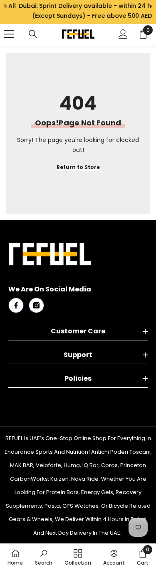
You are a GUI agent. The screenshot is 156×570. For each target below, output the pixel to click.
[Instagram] (36, 305)
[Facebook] (16, 305)
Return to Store (78, 167)
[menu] (9, 34)
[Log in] (123, 34)
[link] (43, 556)
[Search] (33, 34)
